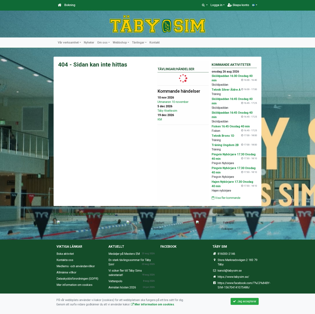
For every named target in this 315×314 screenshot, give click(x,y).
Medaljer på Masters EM (124, 254)
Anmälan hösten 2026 (122, 287)
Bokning (69, 5)
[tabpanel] (88, 225)
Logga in (216, 5)
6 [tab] (166, 234)
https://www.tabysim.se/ (233, 277)
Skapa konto (240, 5)
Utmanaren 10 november (173, 102)
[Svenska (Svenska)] (255, 5)
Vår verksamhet (68, 42)
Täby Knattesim (167, 110)
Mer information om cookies (74, 285)
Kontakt (154, 42)
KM (160, 119)
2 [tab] (144, 234)
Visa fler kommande (227, 198)
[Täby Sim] (157, 24)
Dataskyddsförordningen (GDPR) (77, 278)
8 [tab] (176, 234)
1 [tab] (138, 234)
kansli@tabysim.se (230, 270)
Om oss (102, 42)
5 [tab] (160, 234)
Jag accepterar (246, 301)
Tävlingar (138, 42)
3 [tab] (149, 234)
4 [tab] (155, 234)
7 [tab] (171, 234)
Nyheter (89, 42)
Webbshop (120, 42)
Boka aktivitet (65, 254)
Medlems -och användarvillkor (76, 266)
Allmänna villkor (66, 272)
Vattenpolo (115, 281)
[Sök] (205, 5)
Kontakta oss (65, 260)
